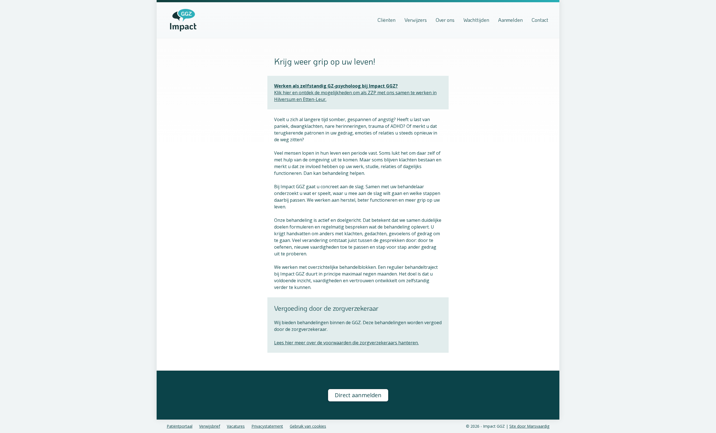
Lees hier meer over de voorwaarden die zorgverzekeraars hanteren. (346, 343)
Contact (540, 20)
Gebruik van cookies (308, 426)
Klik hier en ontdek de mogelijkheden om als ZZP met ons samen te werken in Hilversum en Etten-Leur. (355, 92)
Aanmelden (510, 20)
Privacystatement (267, 426)
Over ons (445, 20)
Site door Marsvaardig (529, 426)
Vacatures (236, 426)
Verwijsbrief (209, 426)
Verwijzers (415, 20)
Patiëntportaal (179, 426)
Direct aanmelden (358, 395)
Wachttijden (476, 20)
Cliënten (386, 20)
